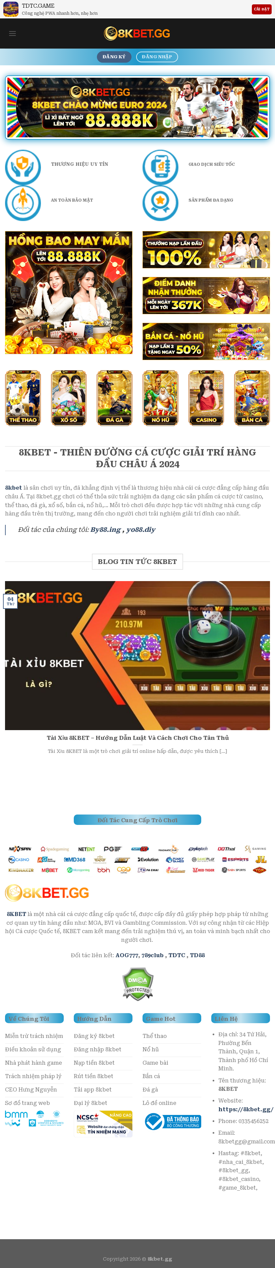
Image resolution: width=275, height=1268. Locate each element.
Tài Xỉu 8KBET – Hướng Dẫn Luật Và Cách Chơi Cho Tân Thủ (138, 738)
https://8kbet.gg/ (246, 1109)
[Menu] (12, 33)
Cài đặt (262, 9)
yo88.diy (140, 530)
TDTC (176, 955)
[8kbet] (137, 33)
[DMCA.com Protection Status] (137, 983)
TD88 (197, 955)
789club (153, 955)
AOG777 (126, 955)
